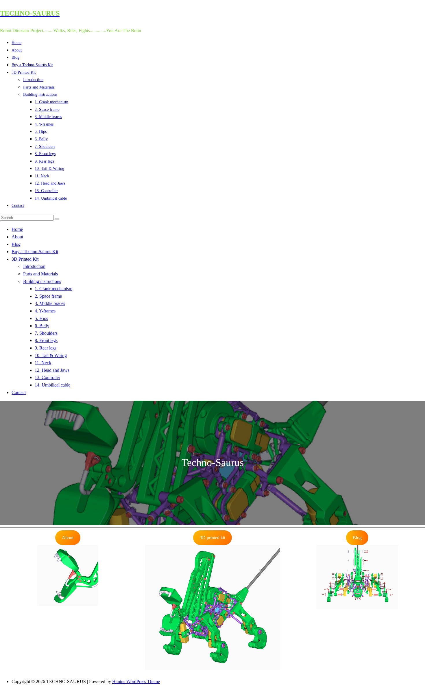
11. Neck (42, 176)
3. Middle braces (48, 117)
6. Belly (41, 139)
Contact (18, 205)
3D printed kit (212, 537)
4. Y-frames (44, 124)
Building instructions (40, 94)
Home (16, 43)
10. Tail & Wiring (49, 168)
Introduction (33, 80)
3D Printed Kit (24, 72)
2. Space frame (47, 109)
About (17, 50)
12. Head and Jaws (50, 183)
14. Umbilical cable (51, 198)
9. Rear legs (44, 161)
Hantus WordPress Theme (136, 681)
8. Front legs (45, 154)
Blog (15, 57)
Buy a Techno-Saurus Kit (32, 65)
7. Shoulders (45, 146)
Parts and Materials (38, 87)
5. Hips (41, 131)
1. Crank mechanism (51, 102)
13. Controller (46, 191)
